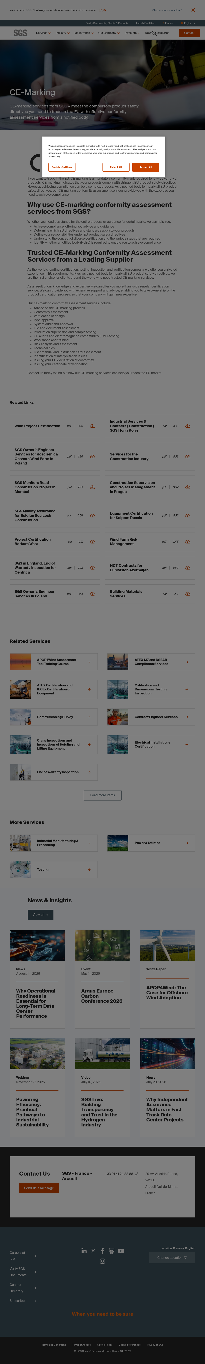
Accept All (146, 167)
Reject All (116, 167)
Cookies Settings (62, 167)
